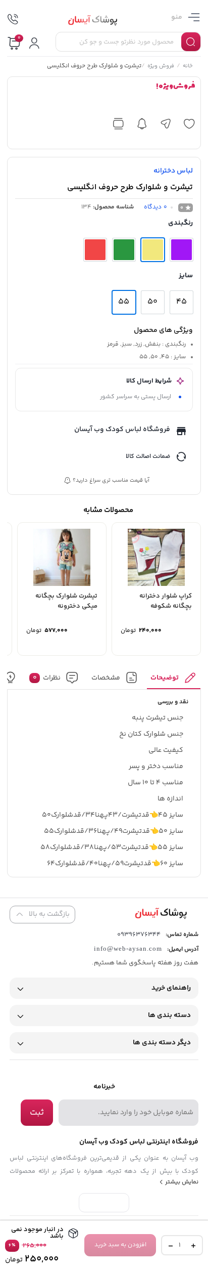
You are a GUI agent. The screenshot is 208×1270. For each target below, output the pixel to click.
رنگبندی (180, 223)
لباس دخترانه (173, 171)
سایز (186, 275)
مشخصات (105, 677)
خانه (188, 66)
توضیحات (165, 677)
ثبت (37, 1112)
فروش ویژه (161, 66)
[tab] (174, 680)
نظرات (47, 677)
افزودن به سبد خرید (120, 1245)
